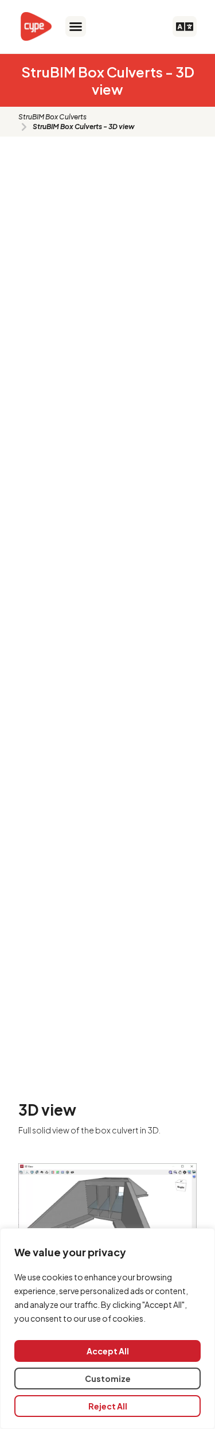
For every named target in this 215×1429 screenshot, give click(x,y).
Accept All (108, 1351)
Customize (108, 1378)
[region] (107, 1328)
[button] (75, 26)
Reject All (107, 1406)
